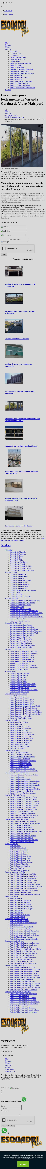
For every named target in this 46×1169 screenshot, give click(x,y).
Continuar (23, 1164)
